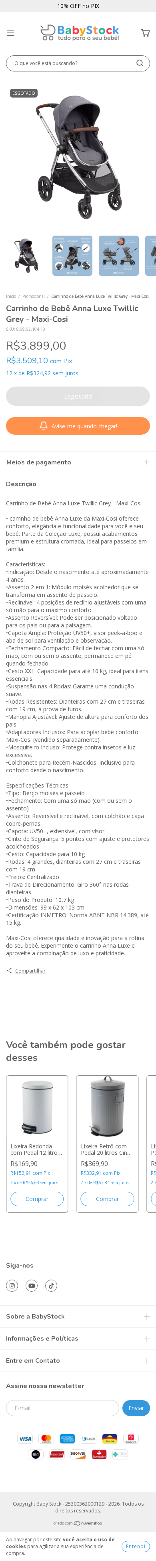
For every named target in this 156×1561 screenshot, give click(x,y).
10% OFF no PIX (78, 6)
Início (11, 296)
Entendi (136, 1546)
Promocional (33, 296)
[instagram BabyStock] (12, 1286)
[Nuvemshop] (78, 1524)
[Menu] (10, 33)
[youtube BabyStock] (32, 1286)
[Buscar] (140, 63)
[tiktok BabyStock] (51, 1286)
